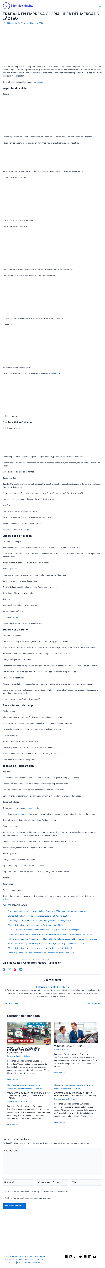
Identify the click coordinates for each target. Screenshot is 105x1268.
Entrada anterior (11, 1003)
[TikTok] (75, 1256)
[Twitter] (9, 969)
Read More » (12, 1079)
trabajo (40, 82)
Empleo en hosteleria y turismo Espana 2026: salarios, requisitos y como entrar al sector (46, 943)
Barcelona (11, 1056)
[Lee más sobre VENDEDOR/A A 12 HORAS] (76, 1032)
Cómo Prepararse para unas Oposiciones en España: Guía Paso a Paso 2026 (41, 953)
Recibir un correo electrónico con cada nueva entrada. (28, 1198)
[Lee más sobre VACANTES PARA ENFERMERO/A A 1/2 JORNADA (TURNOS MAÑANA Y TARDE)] (29, 1087)
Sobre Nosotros (16, 1256)
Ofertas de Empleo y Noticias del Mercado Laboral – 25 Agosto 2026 (37, 916)
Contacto (40, 1259)
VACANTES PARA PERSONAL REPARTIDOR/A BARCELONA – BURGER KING (24, 1050)
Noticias (26, 1056)
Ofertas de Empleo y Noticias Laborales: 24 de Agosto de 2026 (35, 925)
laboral (57, 373)
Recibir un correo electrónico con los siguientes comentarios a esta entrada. (38, 1191)
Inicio (5, 1256)
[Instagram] (70, 1256)
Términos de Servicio (25, 1259)
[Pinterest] (15, 969)
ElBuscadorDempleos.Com (28, 1262)
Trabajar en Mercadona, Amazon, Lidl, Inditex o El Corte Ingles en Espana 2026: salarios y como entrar (52, 939)
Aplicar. (6, 899)
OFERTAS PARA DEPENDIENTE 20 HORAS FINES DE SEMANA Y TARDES (75, 1094)
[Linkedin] (20, 969)
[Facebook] (4, 969)
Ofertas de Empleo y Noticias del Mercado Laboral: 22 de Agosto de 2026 (40, 948)
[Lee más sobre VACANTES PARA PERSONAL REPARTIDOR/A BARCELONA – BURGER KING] (29, 1033)
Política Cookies (32, 1256)
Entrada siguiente (93, 1003)
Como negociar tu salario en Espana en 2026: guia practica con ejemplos (39, 920)
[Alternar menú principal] (99, 5)
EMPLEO (6, 905)
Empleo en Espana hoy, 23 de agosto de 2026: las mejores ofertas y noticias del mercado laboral (50, 934)
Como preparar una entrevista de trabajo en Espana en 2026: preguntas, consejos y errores (47, 911)
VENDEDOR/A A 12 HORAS (69, 1045)
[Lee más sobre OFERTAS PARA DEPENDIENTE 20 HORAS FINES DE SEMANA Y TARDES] (76, 1087)
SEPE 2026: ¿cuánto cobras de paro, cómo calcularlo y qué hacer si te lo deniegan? (44, 930)
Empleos (19, 1056)
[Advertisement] (52, 46)
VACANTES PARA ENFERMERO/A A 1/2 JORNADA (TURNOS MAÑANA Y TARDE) (29, 1095)
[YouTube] (94, 1256)
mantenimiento (32, 808)
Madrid (17, 1101)
